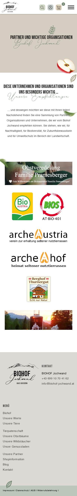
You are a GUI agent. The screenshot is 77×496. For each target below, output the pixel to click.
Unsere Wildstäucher (16, 441)
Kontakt (8, 469)
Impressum (8, 491)
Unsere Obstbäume (16, 436)
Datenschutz (22, 491)
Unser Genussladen (16, 446)
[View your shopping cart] (59, 7)
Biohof (7, 413)
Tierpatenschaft (13, 431)
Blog (6, 464)
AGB (33, 491)
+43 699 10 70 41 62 (55, 378)
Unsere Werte (12, 418)
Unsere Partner (13, 454)
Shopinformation (13, 459)
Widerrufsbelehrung (47, 491)
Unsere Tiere (11, 423)
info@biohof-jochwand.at (58, 383)
